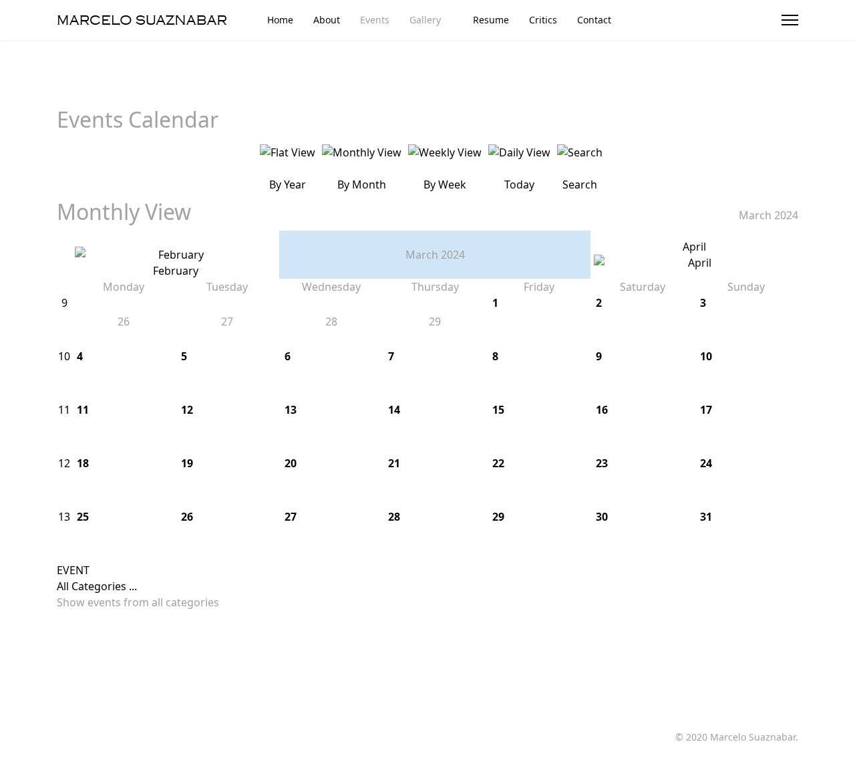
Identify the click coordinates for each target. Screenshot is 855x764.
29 (498, 516)
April (694, 246)
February (175, 270)
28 (394, 516)
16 (602, 409)
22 (498, 463)
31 (706, 516)
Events (374, 19)
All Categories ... (97, 586)
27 (291, 516)
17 (706, 409)
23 (602, 463)
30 (602, 516)
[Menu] (790, 20)
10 (64, 356)
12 (187, 409)
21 (394, 463)
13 (291, 409)
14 (394, 409)
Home (280, 19)
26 (187, 516)
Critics (543, 19)
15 (498, 409)
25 (83, 516)
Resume (491, 19)
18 (83, 463)
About (326, 19)
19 (187, 463)
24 (706, 463)
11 (64, 409)
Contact (594, 19)
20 (291, 463)
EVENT (73, 570)
